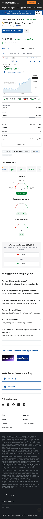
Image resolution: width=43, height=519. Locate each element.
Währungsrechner (28, 53)
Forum (31, 48)
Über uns (26, 415)
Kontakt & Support (29, 423)
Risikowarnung (6, 508)
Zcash (37, 151)
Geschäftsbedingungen (9, 495)
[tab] (12, 169)
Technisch (23, 48)
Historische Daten (15, 53)
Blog (3, 415)
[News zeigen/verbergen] (13, 58)
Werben (25, 419)
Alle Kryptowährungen (24, 8)
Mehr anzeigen (21, 144)
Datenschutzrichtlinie (8, 501)
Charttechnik (8, 163)
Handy (4, 419)
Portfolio (4, 423)
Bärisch (23, 254)
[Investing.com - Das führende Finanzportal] (11, 3)
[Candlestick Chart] (3, 58)
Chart (14, 48)
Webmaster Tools (7, 427)
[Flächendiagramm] (6, 58)
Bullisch (23, 264)
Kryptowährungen (8, 8)
